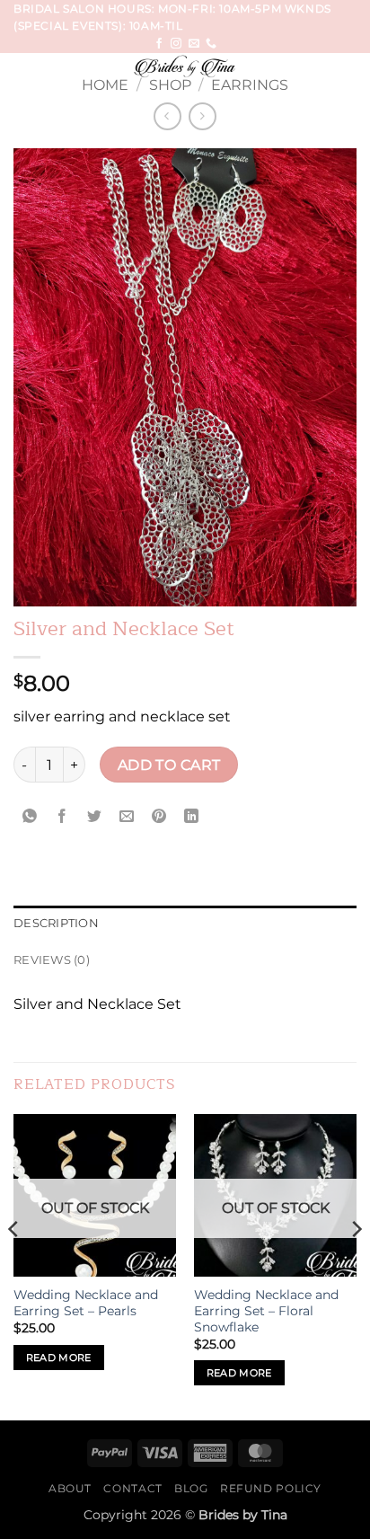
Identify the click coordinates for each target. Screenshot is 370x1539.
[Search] (350, 70)
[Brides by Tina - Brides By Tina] (185, 66)
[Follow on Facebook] (159, 44)
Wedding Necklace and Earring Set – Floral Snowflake (266, 1310)
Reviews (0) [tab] (51, 960)
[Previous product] (202, 116)
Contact (132, 1488)
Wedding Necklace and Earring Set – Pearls (85, 1302)
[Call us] (211, 44)
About (70, 1488)
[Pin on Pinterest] (159, 816)
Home (105, 84)
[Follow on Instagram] (176, 44)
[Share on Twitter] (95, 816)
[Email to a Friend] (127, 816)
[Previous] (14, 1265)
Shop (170, 84)
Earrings (249, 84)
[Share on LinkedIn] (192, 816)
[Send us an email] (194, 44)
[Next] (355, 1265)
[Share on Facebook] (62, 816)
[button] (24, 75)
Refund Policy (271, 1488)
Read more (59, 1357)
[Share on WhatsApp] (30, 816)
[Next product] (167, 116)
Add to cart (169, 765)
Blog (190, 1488)
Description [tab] (56, 923)
